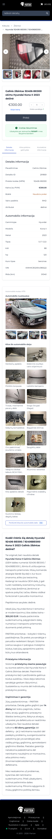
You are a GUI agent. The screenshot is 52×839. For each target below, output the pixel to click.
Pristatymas (34, 817)
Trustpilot (12, 828)
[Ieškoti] (47, 13)
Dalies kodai (32, 821)
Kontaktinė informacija (41, 148)
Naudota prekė (40, 194)
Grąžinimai (14, 821)
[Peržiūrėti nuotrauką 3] (26, 74)
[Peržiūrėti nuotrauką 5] (45, 74)
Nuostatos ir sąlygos (18, 825)
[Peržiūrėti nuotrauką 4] (36, 74)
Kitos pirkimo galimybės (24, 148)
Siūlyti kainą (15, 110)
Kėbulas (5, 26)
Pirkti (26, 117)
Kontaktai (42, 828)
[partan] (26, 810)
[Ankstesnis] (5, 51)
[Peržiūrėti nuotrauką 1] (7, 74)
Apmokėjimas (14, 817)
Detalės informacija (9, 148)
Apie (37, 825)
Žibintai (17, 26)
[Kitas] (46, 51)
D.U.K (27, 828)
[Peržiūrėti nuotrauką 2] (17, 74)
